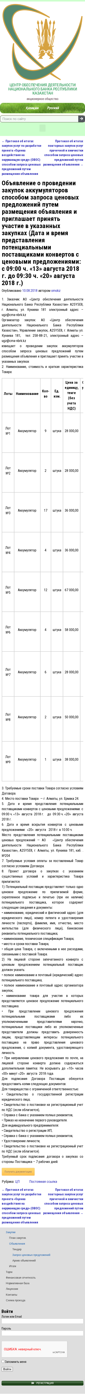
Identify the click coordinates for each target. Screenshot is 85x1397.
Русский (53, 108)
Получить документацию (18, 1171)
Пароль (6, 1328)
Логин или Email (12, 1316)
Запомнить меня (15, 1361)
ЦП (17, 1182)
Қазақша (32, 108)
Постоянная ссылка (43, 1182)
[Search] (81, 119)
